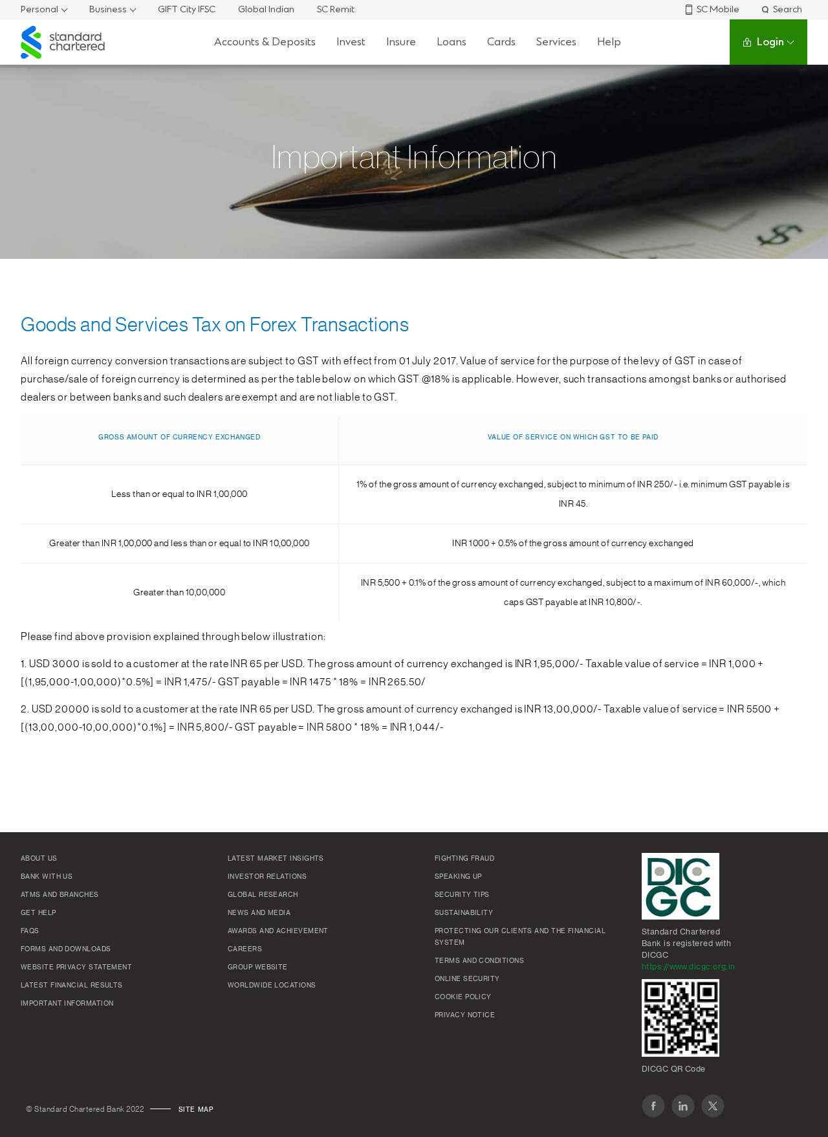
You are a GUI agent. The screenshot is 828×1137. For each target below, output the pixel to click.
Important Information (67, 1003)
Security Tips (462, 895)
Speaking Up (458, 877)
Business (108, 9)
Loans (451, 42)
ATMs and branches (60, 895)
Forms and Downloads (66, 949)
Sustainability (464, 913)
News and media (259, 913)
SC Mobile (718, 9)
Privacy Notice (465, 1015)
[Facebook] (653, 1106)
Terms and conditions (479, 961)
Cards (501, 42)
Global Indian (266, 9)
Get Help (38, 913)
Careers (245, 949)
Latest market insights (276, 859)
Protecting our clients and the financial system (520, 937)
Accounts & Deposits (265, 42)
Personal (39, 9)
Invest (350, 42)
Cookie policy (463, 997)
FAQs (30, 931)
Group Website (258, 967)
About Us (39, 859)
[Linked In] (683, 1106)
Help (609, 42)
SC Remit (335, 9)
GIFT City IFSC (186, 9)
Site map (196, 1110)
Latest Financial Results (72, 985)
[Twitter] (712, 1106)
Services (556, 42)
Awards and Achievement (278, 931)
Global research (263, 895)
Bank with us (46, 877)
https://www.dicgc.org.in (688, 967)
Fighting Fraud (464, 859)
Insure (401, 42)
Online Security (467, 979)
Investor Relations (267, 877)
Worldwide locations (272, 985)
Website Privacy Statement (76, 967)
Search (787, 9)
